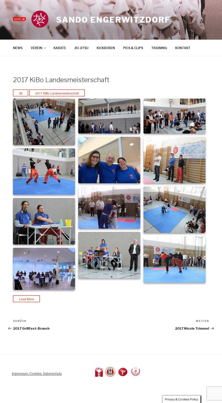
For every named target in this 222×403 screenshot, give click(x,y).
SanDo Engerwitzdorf (113, 20)
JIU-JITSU (81, 48)
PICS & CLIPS (133, 48)
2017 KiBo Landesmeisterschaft (57, 93)
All (20, 93)
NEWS (18, 48)
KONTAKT (182, 48)
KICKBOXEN (106, 48)
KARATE (60, 48)
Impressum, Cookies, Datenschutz (37, 373)
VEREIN (36, 48)
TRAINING (159, 48)
